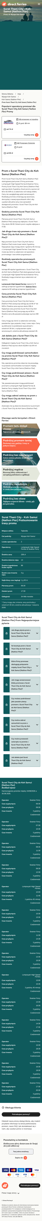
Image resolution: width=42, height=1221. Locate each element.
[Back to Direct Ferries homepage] (14, 4)
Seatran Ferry (31, 287)
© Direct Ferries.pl (7, 1200)
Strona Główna (7, 94)
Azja (19, 94)
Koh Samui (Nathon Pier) (11, 99)
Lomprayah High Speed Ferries (14, 284)
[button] (21, 633)
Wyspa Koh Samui (9, 97)
